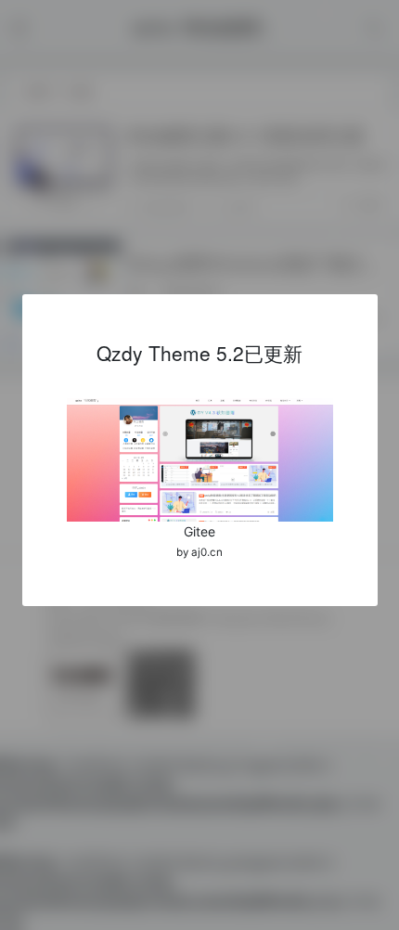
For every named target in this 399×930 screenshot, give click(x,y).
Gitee (199, 531)
